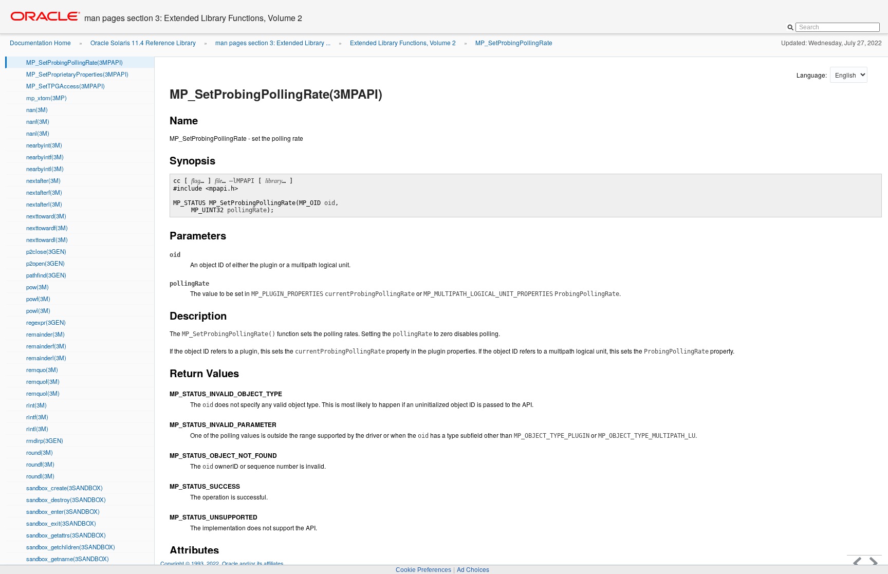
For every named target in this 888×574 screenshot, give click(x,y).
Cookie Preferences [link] (423, 569)
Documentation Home (40, 42)
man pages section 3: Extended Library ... (272, 42)
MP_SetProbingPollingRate (513, 42)
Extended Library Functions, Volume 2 (403, 42)
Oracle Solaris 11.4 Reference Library (143, 42)
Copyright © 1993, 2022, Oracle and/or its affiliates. (223, 563)
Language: (812, 74)
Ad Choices (473, 569)
